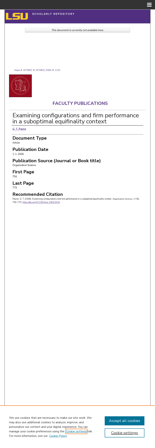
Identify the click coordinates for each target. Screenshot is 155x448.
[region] (77, 426)
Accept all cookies (124, 420)
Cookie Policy (58, 436)
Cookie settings (76, 431)
